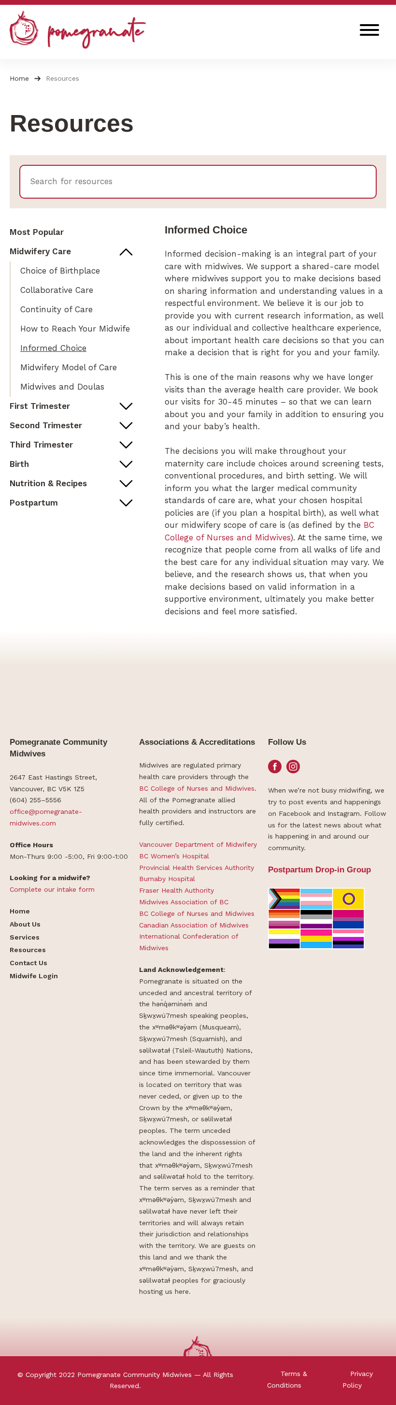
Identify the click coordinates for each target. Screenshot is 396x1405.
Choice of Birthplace (60, 270)
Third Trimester (41, 444)
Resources (28, 950)
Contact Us (28, 963)
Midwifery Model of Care (68, 367)
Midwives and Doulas (62, 386)
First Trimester (40, 406)
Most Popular (37, 232)
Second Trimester (46, 425)
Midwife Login (34, 976)
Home (19, 78)
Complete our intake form (52, 889)
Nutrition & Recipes (48, 483)
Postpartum (34, 502)
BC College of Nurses (173, 788)
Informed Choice (53, 348)
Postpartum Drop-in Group (319, 869)
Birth (19, 464)
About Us (25, 924)
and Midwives (233, 788)
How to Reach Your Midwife (75, 328)
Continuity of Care (56, 309)
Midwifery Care (40, 251)
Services (25, 937)
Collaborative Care (56, 290)
